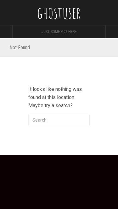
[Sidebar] (6, 31)
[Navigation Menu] (111, 31)
